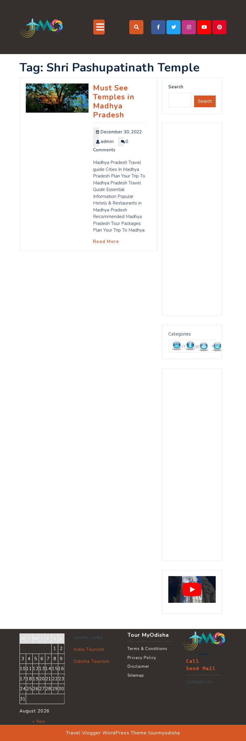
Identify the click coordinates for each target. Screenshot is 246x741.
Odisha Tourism (92, 661)
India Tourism (89, 649)
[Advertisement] (192, 219)
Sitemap (136, 675)
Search (175, 87)
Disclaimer (138, 666)
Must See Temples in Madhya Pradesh (113, 101)
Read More (106, 241)
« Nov (39, 721)
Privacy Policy (142, 658)
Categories (179, 334)
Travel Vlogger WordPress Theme (106, 733)
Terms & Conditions (147, 648)
